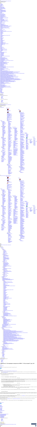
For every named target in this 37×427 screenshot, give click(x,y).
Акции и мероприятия (2, 410)
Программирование (5, 342)
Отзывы (1, 408)
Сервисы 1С (4, 281)
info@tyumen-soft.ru (2, 417)
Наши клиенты (1, 406)
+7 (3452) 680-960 (2, 92)
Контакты (1, 409)
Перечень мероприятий (2, 416)
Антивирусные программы (6, 273)
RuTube (2, 97)
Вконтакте (2, 96)
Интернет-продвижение (4, 347)
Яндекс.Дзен (2, 98)
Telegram (2, 360)
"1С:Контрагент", (23, 395)
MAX (1, 361)
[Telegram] (1, 368)
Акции (0, 405)
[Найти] (0, 106)
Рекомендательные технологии (3, 415)
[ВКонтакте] (0, 368)
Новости (1, 412)
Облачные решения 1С (5, 270)
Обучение (3, 328)
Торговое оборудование (5, 262)
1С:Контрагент (8, 398)
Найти (0, 425)
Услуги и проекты (4, 317)
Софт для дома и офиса (5, 275)
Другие (4, 345)
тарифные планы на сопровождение (16, 398)
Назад (4, 254)
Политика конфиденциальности (3, 414)
